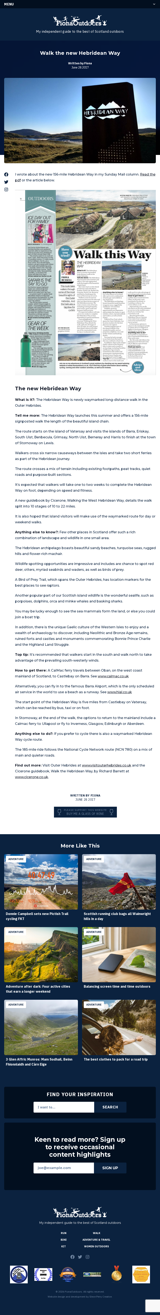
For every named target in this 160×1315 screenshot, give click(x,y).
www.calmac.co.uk (113, 676)
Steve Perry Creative (100, 1296)
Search (110, 1107)
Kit (63, 1246)
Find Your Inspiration (80, 1094)
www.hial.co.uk (119, 692)
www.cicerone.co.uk (31, 777)
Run (63, 1233)
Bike (64, 1239)
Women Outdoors (96, 1246)
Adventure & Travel (96, 1239)
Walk (96, 1233)
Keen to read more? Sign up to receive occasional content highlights (80, 1147)
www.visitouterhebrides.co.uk (106, 765)
